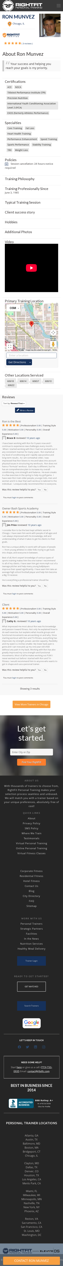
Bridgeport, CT (31, 1151)
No (45, 489)
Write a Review (26, 410)
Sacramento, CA (31, 1223)
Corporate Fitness (31, 871)
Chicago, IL (31, 1155)
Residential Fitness (31, 876)
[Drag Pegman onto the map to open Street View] (53, 344)
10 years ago (33, 438)
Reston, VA (31, 1219)
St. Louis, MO (31, 1231)
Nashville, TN (31, 1203)
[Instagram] (44, 1047)
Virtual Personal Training (31, 843)
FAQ (31, 901)
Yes (39, 489)
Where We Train (32, 833)
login (14, 497)
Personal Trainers (31, 923)
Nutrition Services (31, 943)
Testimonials (31, 838)
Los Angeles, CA (31, 1179)
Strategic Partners (31, 928)
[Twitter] (27, 1047)
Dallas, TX (31, 1167)
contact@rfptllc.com (38, 1071)
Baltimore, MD (31, 1143)
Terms (54, 350)
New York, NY (31, 1207)
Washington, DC (31, 1235)
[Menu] (59, 6)
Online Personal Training (31, 848)
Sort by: (13, 403)
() (27, 43)
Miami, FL (31, 1191)
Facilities (31, 933)
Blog (31, 891)
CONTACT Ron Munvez (31, 1261)
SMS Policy (31, 828)
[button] (31, 324)
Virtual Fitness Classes (31, 853)
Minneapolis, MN (31, 1199)
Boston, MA (31, 1147)
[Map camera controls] (53, 332)
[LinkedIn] (36, 1047)
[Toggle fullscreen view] (9, 346)
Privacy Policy (31, 823)
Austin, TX (31, 1139)
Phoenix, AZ (31, 1211)
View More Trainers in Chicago (31, 704)
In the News (31, 938)
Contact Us (31, 886)
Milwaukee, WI (31, 1195)
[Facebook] (19, 1047)
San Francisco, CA (31, 1227)
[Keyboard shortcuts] (22, 350)
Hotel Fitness (31, 881)
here (19, 1067)
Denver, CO (31, 1171)
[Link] (22, 5)
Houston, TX (31, 1175)
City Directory (31, 896)
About (31, 818)
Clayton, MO (31, 1163)
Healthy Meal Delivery (32, 948)
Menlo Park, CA (31, 1183)
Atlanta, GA (31, 1135)
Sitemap (31, 906)
